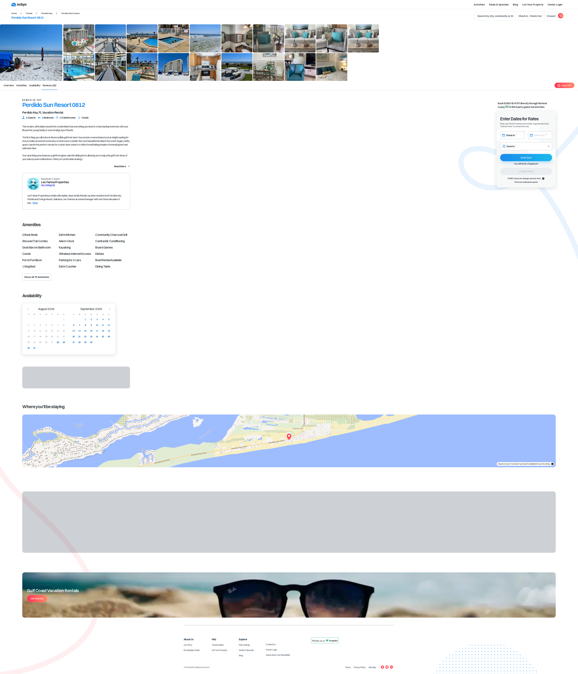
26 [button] (46, 342)
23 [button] (28, 342)
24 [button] (34, 342)
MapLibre (501, 464)
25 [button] (40, 342)
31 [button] (34, 348)
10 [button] (34, 330)
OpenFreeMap (511, 464)
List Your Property (532, 4)
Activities (479, 4)
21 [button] (58, 336)
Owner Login (555, 4)
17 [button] (34, 336)
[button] (27, 309)
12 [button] (46, 330)
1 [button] (63, 319)
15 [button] (64, 330)
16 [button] (28, 336)
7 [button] (57, 325)
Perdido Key (46, 13)
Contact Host (526, 171)
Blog (515, 4)
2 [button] (28, 325)
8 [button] (63, 325)
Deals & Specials (499, 4)
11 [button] (40, 330)
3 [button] (34, 325)
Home (14, 13)
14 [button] (58, 330)
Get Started (37, 598)
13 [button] (52, 330)
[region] (289, 441)
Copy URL (566, 85)
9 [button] (28, 330)
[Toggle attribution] (552, 464)
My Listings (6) (48, 185)
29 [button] (64, 342)
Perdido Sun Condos (70, 13)
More (35, 202)
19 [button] (46, 336)
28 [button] (58, 342)
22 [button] (64, 336)
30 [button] (28, 348)
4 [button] (40, 325)
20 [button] (52, 336)
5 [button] (46, 325)
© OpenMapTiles (523, 464)
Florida (29, 13)
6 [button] (52, 325)
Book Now (526, 157)
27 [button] (52, 342)
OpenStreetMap (544, 464)
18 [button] (40, 336)
